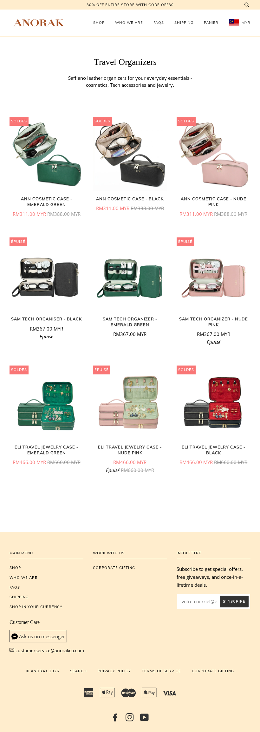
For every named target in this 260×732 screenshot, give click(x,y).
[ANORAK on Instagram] (130, 719)
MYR (245, 22)
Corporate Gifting (114, 567)
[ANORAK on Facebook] (115, 719)
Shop (99, 22)
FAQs (158, 22)
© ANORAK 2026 (42, 671)
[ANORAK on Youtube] (144, 719)
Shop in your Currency (36, 607)
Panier (211, 22)
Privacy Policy (114, 671)
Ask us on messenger (42, 636)
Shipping (183, 22)
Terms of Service (161, 671)
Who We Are (129, 22)
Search (78, 671)
